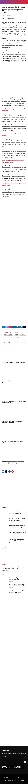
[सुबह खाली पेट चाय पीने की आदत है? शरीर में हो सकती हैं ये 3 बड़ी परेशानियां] (14, 432)
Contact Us (23, 780)
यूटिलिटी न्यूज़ (4, 564)
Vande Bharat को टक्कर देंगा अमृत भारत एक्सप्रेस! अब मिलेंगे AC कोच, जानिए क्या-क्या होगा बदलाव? (17, 541)
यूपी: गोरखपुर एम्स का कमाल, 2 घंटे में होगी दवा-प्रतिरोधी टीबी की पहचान (13, 362)
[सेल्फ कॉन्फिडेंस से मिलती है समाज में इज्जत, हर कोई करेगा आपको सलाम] (8, 18)
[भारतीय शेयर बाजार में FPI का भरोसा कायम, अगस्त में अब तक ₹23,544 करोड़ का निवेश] (5, 513)
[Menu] (2, 2)
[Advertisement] (14, 80)
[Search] (26, 2)
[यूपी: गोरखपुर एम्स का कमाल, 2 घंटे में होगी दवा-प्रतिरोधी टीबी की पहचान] (14, 353)
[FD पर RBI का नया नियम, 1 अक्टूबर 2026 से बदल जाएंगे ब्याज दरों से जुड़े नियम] (5, 520)
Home (5, 780)
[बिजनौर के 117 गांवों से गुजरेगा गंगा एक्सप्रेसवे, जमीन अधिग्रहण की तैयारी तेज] (5, 579)
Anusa (4, 15)
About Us (17, 780)
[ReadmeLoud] (14, 2)
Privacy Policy (11, 780)
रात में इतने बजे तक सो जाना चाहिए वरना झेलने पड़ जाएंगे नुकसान (8, 336)
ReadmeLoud (21, 777)
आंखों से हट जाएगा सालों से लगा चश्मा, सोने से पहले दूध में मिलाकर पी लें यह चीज (20, 336)
